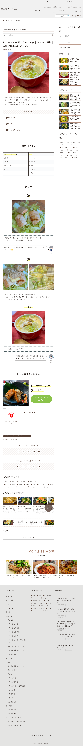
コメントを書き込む (28, 538)
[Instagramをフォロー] (75, 16)
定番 (16, 439)
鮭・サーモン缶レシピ (24, 436)
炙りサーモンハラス (10, 436)
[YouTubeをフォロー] (78, 16)
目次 (25, 111)
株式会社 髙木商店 (11, 422)
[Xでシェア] (17, 451)
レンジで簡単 (8, 439)
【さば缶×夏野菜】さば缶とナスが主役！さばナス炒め (66, 611)
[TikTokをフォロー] (35, 412)
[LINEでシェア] (28, 451)
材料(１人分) (11, 117)
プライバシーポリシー (41, 739)
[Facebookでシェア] (23, 451)
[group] (19, 569)
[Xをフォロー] (72, 16)
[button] (68, 16)
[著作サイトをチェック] (25, 412)
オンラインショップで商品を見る (41, 399)
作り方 (10, 123)
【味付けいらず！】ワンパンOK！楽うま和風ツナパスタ (66, 600)
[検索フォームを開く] (80, 16)
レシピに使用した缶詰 (14, 130)
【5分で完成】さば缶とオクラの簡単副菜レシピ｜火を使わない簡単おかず (66, 624)
